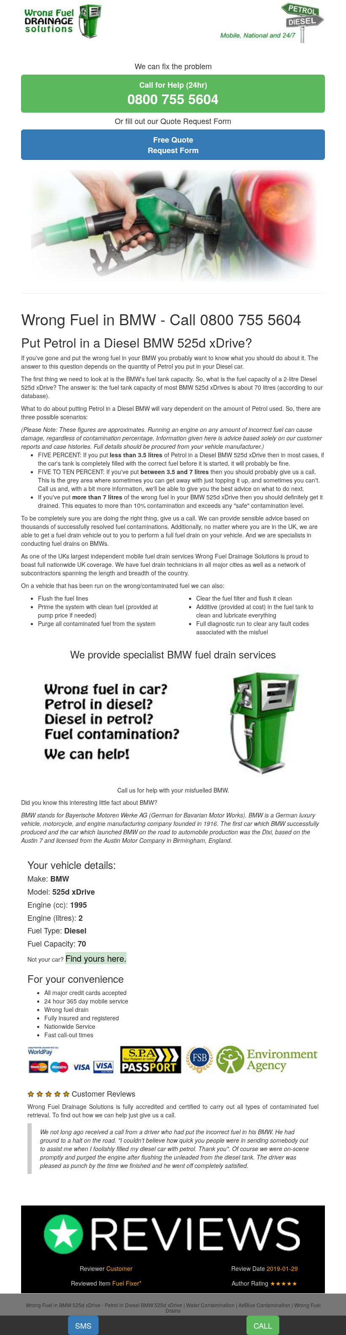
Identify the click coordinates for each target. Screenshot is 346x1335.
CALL (263, 1325)
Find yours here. (96, 958)
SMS (83, 1325)
